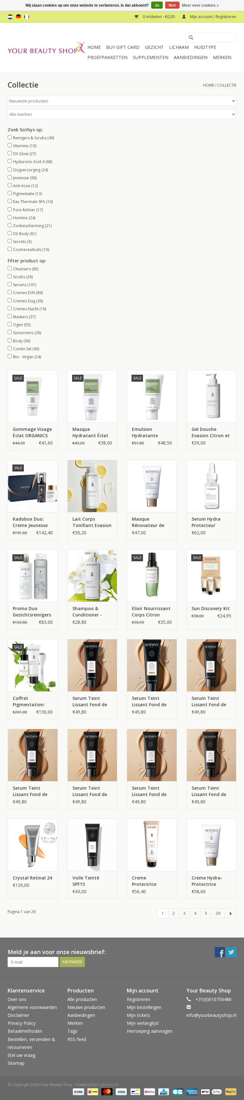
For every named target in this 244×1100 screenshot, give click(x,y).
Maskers (24, 316)
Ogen (21, 324)
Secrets (22, 241)
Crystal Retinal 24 (32, 878)
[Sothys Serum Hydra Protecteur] (211, 486)
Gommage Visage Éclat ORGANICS (32, 432)
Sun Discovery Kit (211, 608)
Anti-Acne (25, 185)
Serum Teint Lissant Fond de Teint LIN (209, 791)
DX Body (24, 233)
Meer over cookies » (200, 5)
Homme (24, 218)
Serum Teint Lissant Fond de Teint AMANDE (209, 701)
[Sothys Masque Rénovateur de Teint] (152, 486)
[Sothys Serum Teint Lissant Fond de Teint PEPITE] (92, 665)
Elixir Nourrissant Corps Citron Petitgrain (151, 611)
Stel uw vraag (21, 1055)
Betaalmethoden (25, 1031)
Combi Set (26, 349)
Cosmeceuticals (31, 249)
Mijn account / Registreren (212, 16)
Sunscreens (27, 332)
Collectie (226, 85)
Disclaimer (18, 1015)
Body (21, 341)
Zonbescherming (32, 225)
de (18, 16)
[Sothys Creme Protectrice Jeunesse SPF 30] (152, 845)
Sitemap (16, 1063)
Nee (172, 5)
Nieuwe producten (86, 1007)
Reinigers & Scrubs (33, 138)
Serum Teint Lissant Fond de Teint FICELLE (149, 701)
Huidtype (205, 47)
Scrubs (23, 277)
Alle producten (82, 999)
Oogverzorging (30, 170)
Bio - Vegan (27, 356)
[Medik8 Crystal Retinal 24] (33, 845)
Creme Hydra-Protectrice (207, 881)
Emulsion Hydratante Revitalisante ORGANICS (146, 432)
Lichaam (179, 47)
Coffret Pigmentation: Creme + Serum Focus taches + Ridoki (30, 701)
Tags (72, 1031)
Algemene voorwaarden (32, 1007)
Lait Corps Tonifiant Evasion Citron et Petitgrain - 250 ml (92, 522)
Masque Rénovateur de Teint (148, 522)
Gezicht (154, 47)
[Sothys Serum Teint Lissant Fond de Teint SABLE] (33, 755)
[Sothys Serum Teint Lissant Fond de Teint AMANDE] (211, 665)
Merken (222, 57)
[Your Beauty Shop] (46, 47)
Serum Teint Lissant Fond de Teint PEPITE (89, 701)
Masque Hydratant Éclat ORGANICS (90, 432)
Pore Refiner (28, 210)
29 (218, 913)
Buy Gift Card (122, 47)
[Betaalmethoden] (78, 1091)
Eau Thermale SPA (33, 201)
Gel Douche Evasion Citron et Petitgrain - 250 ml (211, 432)
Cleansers (25, 269)
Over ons (17, 999)
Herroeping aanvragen (150, 1031)
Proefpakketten (107, 57)
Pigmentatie (27, 193)
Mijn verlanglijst (143, 1023)
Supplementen (150, 57)
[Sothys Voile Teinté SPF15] (92, 845)
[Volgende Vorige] (230, 913)
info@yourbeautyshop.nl (211, 1015)
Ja (157, 5)
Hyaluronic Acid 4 (32, 161)
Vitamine (24, 145)
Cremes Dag (28, 301)
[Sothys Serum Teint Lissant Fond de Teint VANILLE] (92, 755)
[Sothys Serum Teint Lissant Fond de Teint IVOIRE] (152, 755)
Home (94, 47)
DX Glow (24, 153)
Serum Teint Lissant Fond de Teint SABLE (30, 791)
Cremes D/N (28, 292)
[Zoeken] (189, 37)
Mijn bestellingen (144, 1007)
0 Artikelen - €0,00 (159, 16)
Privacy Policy (22, 1023)
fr (26, 16)
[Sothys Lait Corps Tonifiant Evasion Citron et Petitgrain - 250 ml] (92, 486)
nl (10, 16)
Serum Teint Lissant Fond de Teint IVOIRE (149, 791)
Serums (24, 284)
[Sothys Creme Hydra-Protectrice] (211, 845)
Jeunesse (25, 178)
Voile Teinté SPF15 (85, 881)
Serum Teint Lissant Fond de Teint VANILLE (89, 791)
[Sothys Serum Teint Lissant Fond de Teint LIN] (211, 755)
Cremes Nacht (29, 309)
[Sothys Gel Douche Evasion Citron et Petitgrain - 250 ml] (211, 396)
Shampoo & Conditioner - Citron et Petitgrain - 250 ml (89, 611)
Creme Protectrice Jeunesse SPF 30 (149, 881)
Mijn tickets (138, 1015)
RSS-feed (76, 1039)
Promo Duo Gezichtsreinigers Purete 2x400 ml (32, 611)
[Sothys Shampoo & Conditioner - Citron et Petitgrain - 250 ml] (92, 576)
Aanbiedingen (190, 57)
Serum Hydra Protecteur (206, 522)
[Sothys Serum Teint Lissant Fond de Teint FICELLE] (152, 665)
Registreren (138, 999)
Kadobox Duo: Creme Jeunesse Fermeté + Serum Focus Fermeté (32, 522)
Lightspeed (108, 1084)
